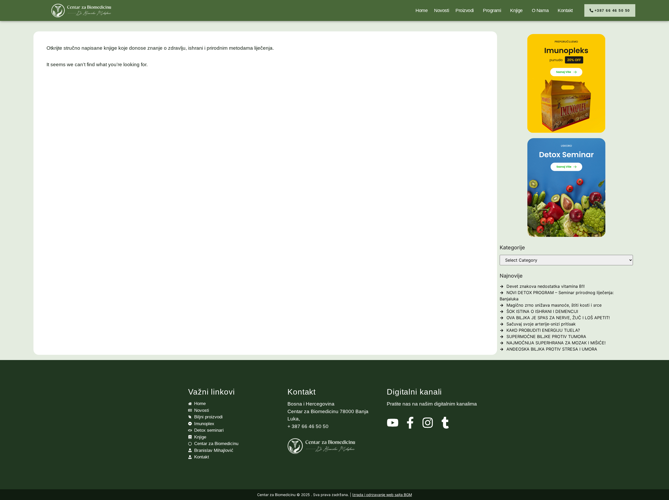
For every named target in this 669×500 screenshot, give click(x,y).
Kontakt (565, 10)
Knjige (516, 10)
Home (422, 10)
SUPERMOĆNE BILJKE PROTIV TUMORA (546, 336)
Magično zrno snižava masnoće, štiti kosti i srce (554, 305)
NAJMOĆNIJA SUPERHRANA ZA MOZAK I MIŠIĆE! (555, 342)
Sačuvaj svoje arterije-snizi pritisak (541, 324)
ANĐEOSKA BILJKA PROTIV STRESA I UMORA (551, 349)
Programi (492, 10)
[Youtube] (393, 423)
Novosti (441, 10)
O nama (540, 10)
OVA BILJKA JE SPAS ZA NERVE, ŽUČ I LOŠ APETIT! (558, 317)
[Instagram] (428, 423)
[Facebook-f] (410, 423)
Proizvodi (464, 10)
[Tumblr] (445, 423)
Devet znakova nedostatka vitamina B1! (545, 286)
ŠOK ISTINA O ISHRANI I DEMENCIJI (542, 311)
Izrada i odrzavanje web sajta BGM (382, 494)
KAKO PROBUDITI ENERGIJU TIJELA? (543, 330)
